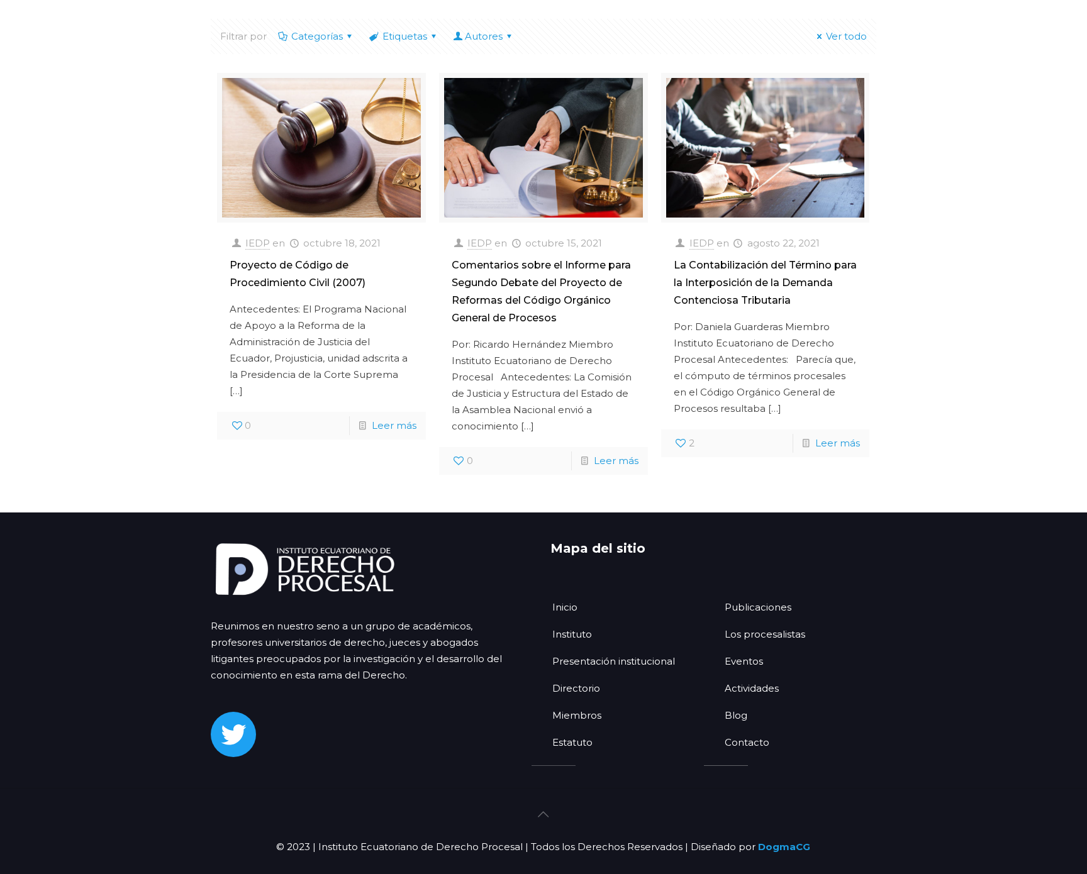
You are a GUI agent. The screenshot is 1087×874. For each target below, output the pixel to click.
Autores (484, 36)
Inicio (564, 607)
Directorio (576, 688)
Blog (736, 715)
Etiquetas (404, 36)
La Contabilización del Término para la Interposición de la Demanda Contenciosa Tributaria (765, 282)
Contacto (747, 742)
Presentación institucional (613, 661)
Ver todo (846, 36)
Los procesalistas (765, 634)
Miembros (576, 715)
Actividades (752, 688)
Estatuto (572, 742)
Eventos (744, 661)
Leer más (394, 425)
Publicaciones (758, 607)
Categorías (317, 36)
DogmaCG (784, 847)
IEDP (257, 243)
